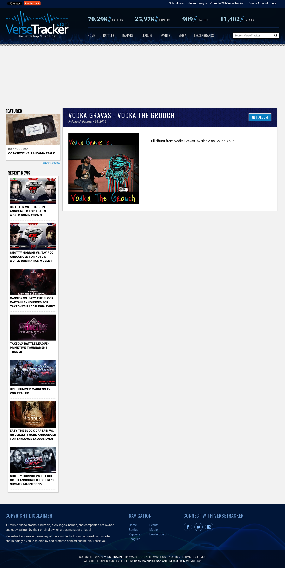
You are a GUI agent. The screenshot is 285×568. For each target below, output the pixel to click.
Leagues (147, 35)
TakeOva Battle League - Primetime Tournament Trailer (29, 348)
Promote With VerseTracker (227, 3)
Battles (108, 35)
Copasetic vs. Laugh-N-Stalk (31, 153)
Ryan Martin (143, 561)
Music (153, 530)
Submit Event (177, 3)
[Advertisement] (142, 75)
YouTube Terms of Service (187, 556)
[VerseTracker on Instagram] (210, 530)
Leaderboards (204, 35)
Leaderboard (158, 534)
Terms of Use (158, 556)
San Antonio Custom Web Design (178, 561)
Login (274, 3)
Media (182, 35)
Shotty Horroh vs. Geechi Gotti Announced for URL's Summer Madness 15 (32, 480)
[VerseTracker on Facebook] (189, 530)
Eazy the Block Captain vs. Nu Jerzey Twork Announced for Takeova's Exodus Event (33, 435)
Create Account (258, 3)
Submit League (197, 3)
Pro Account (32, 3)
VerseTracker (114, 556)
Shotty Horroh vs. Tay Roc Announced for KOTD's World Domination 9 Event (32, 257)
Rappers (128, 35)
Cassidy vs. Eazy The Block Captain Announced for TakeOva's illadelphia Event (32, 302)
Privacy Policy (136, 556)
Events (165, 35)
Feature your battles (51, 163)
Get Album (260, 117)
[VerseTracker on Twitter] (199, 530)
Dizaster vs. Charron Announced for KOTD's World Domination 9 (28, 211)
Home (91, 35)
